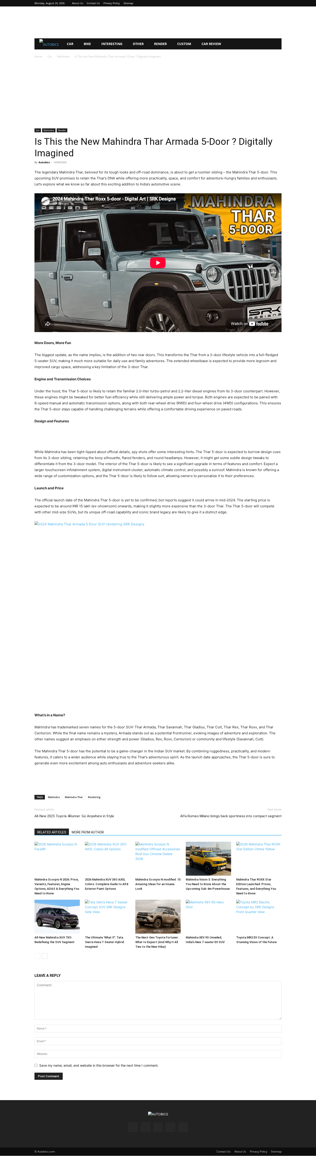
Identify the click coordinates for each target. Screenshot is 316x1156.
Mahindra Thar (74, 797)
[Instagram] (255, 3)
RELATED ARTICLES (51, 832)
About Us (77, 3)
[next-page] (45, 956)
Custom (184, 44)
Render (160, 44)
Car (70, 44)
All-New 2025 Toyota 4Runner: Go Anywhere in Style (74, 816)
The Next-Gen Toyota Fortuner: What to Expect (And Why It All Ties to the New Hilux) (157, 942)
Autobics (44, 162)
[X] (270, 3)
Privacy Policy (111, 3)
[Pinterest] (262, 3)
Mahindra (63, 56)
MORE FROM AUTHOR (88, 832)
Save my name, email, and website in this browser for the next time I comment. (98, 1065)
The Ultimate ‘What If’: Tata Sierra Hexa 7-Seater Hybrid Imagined (104, 942)
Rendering (94, 797)
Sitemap (128, 3)
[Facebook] (247, 3)
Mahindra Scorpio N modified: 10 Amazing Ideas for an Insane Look (157, 884)
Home (38, 56)
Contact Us (93, 3)
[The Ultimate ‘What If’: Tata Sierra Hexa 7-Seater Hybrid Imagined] (107, 917)
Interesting (111, 44)
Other (138, 44)
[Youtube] (278, 3)
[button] (276, 44)
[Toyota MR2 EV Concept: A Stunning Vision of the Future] (259, 917)
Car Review (211, 44)
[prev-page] (37, 956)
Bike (87, 44)
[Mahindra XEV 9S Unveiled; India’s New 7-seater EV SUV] (208, 917)
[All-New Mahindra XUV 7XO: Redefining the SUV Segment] (57, 917)
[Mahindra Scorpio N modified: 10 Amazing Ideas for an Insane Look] (158, 859)
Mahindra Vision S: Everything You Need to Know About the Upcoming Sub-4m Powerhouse (208, 884)
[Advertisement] (158, 22)
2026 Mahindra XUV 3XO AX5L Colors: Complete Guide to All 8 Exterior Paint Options (106, 884)
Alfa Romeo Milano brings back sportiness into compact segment (231, 816)
